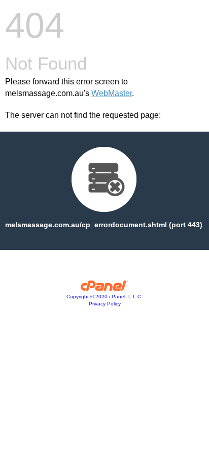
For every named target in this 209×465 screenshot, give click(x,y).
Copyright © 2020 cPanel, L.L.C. (104, 296)
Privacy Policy (105, 303)
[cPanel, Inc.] (105, 288)
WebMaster (111, 93)
